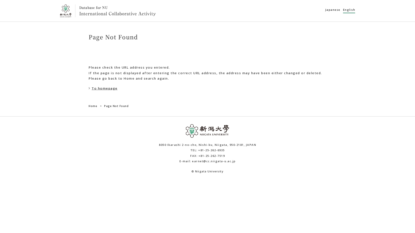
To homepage (105, 88)
